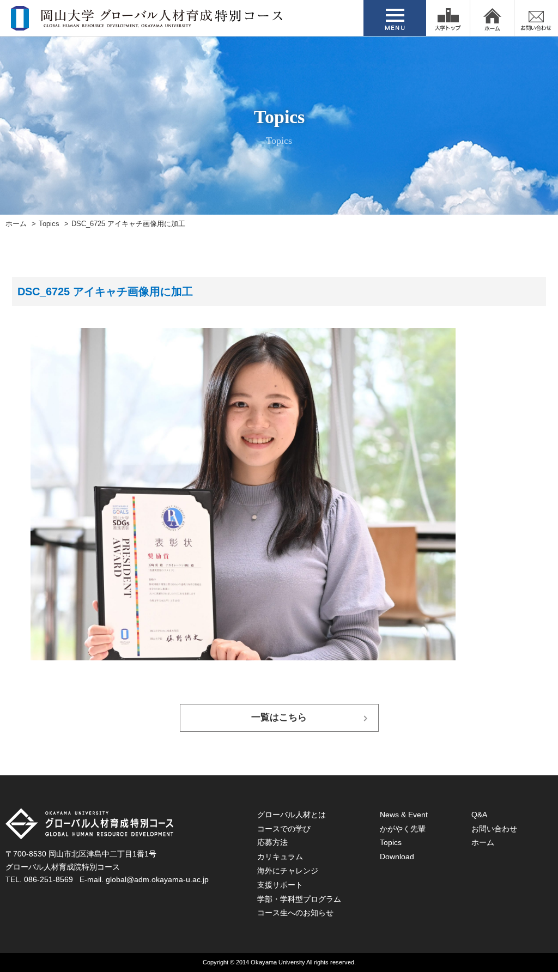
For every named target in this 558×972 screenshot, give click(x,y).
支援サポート (280, 884)
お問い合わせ (494, 828)
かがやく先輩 (403, 828)
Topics (49, 224)
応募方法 (272, 842)
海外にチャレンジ (287, 870)
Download (397, 856)
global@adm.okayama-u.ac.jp (157, 879)
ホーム (16, 224)
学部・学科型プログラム (299, 899)
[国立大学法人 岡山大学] (448, 18)
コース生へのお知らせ (295, 912)
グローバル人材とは (291, 814)
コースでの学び (284, 828)
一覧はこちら (279, 717)
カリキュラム (280, 856)
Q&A (479, 814)
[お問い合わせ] (536, 18)
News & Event (404, 814)
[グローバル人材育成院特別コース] (147, 23)
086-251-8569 (48, 879)
